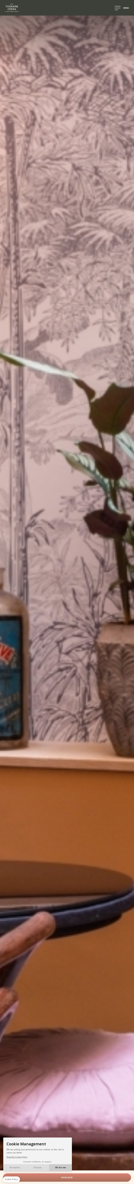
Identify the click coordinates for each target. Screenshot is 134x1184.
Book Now (67, 1177)
